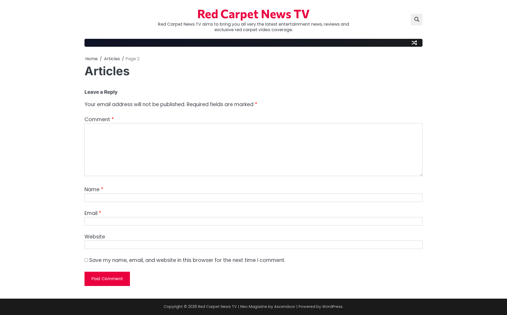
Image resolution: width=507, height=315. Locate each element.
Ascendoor (284, 306)
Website (94, 236)
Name (93, 189)
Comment (99, 119)
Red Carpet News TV (253, 13)
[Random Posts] (414, 43)
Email (92, 213)
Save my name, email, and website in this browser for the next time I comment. (187, 260)
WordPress (332, 306)
